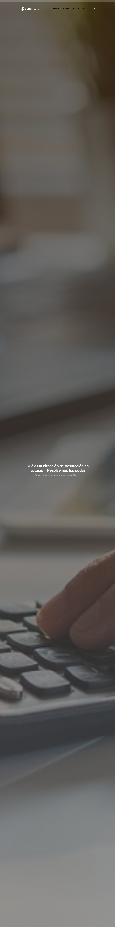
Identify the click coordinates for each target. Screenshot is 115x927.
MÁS (83, 8)
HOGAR (78, 8)
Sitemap (28, 1)
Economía (56, 478)
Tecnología (56, 8)
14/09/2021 (50, 478)
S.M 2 (35, 1)
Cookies (25, 1)
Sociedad (67, 8)
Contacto (21, 1)
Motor (73, 8)
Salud (62, 8)
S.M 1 (32, 1)
